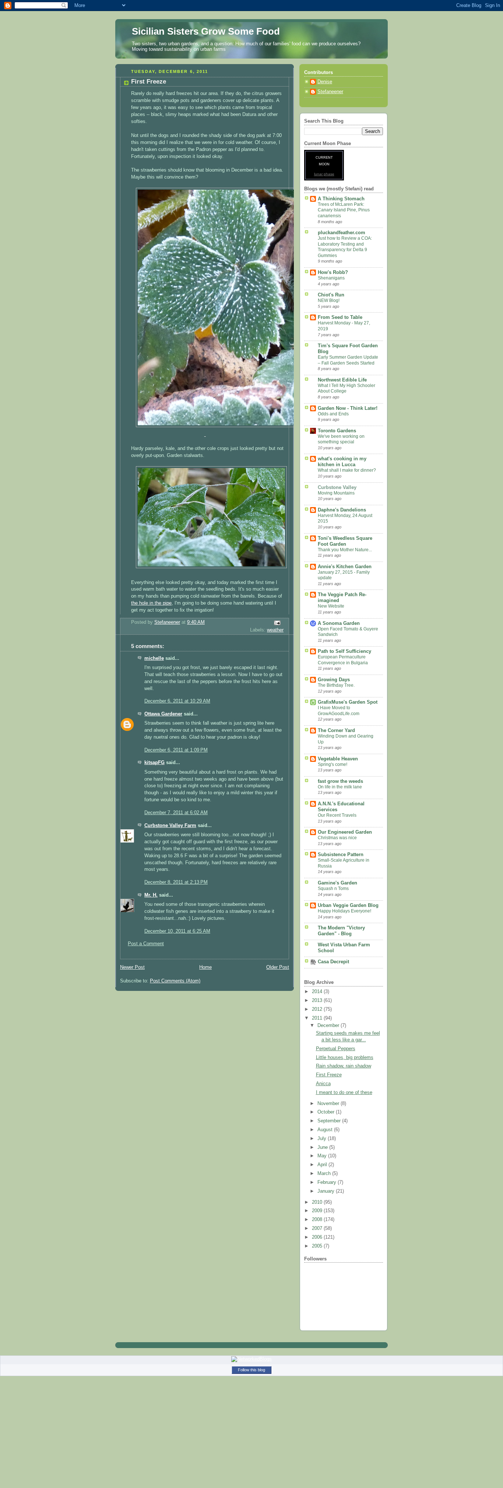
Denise (324, 81)
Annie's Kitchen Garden (345, 566)
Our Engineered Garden (345, 832)
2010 (318, 1202)
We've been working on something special (341, 439)
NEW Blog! (329, 300)
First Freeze (329, 1074)
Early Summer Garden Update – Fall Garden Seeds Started (348, 360)
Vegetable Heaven (338, 758)
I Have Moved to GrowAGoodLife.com (338, 710)
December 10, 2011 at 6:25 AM (177, 931)
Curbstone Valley (337, 487)
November (329, 1103)
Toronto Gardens (337, 430)
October (326, 1112)
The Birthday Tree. (336, 685)
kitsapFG (154, 762)
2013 (318, 1000)
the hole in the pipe (151, 603)
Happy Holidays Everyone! (344, 911)
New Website (331, 606)
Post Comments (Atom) (175, 981)
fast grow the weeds (340, 781)
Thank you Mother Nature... (345, 549)
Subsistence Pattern (340, 854)
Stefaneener (330, 91)
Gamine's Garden (337, 883)
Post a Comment (146, 943)
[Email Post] (277, 622)
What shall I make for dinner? (347, 470)
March (324, 1173)
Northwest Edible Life (342, 380)
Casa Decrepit (333, 961)
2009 (318, 1210)
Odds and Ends (333, 413)
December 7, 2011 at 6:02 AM (176, 812)
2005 (318, 1246)
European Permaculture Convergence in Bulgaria (343, 659)
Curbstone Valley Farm (170, 825)
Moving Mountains (336, 493)
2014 (318, 991)
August (325, 1129)
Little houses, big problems (344, 1057)
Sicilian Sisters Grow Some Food (206, 31)
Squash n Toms (333, 888)
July (322, 1138)
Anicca (323, 1083)
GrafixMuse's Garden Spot (347, 702)
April (322, 1164)
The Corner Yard (336, 730)
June (323, 1147)
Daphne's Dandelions (342, 510)
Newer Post (132, 967)
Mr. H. (151, 895)
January (326, 1191)
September (329, 1120)
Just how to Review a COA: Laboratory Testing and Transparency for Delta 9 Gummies (345, 247)
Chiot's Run (331, 295)
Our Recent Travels (337, 815)
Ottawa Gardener (163, 714)
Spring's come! (332, 764)
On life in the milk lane (340, 786)
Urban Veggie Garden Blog (348, 905)
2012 (318, 1009)
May (322, 1155)
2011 (318, 1018)
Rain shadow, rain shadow (343, 1066)
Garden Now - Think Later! (347, 408)
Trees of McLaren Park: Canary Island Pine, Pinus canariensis (344, 210)
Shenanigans (331, 278)
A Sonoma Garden (339, 623)
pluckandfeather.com (341, 232)
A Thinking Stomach (341, 198)
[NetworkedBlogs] (251, 1359)
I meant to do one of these (344, 1092)
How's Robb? (333, 272)
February (327, 1182)
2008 (318, 1219)
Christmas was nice (337, 837)
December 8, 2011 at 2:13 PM (176, 882)
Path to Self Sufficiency (344, 651)
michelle (154, 658)
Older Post (277, 967)
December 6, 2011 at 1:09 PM (176, 750)
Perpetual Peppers (335, 1048)
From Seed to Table (340, 317)
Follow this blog (251, 1370)
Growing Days (334, 679)
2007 (318, 1228)
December (329, 1025)
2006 (318, 1237)
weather (275, 630)
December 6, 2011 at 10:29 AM (177, 701)
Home (205, 967)
